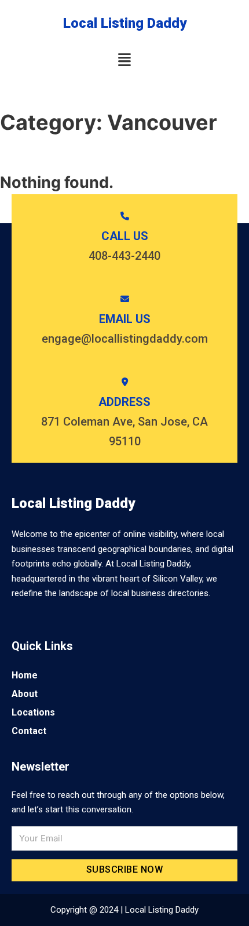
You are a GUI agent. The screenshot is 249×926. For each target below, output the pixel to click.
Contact (29, 730)
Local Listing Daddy (124, 23)
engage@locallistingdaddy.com (125, 339)
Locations (33, 712)
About (25, 693)
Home (25, 675)
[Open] (124, 60)
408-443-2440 (124, 256)
